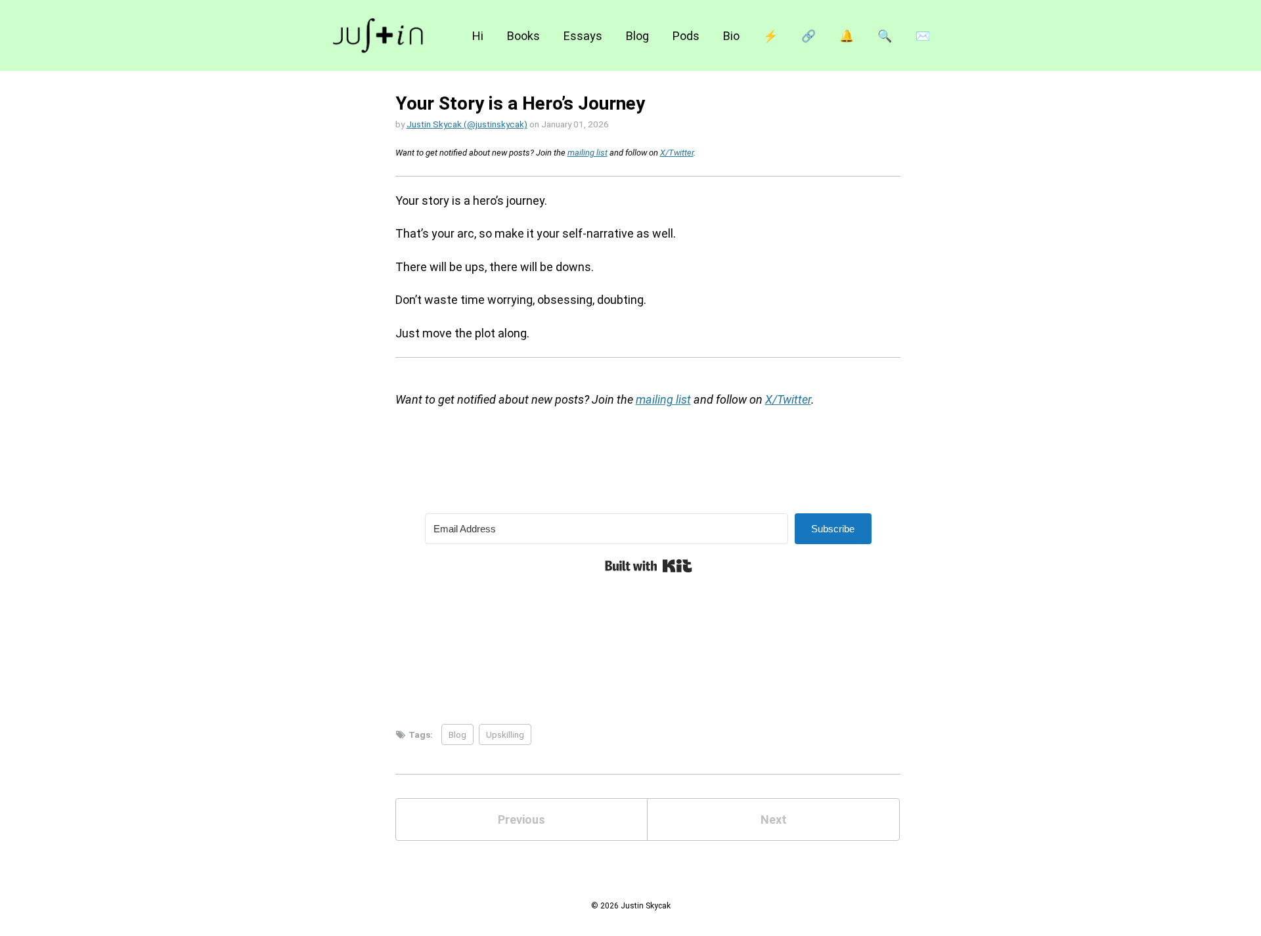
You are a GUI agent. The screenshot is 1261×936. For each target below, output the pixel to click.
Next (774, 819)
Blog (637, 36)
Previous (521, 819)
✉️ (923, 36)
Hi (477, 36)
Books (523, 36)
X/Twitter (677, 153)
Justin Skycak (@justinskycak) (467, 124)
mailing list (587, 153)
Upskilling (505, 734)
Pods (686, 36)
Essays (583, 36)
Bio (731, 36)
